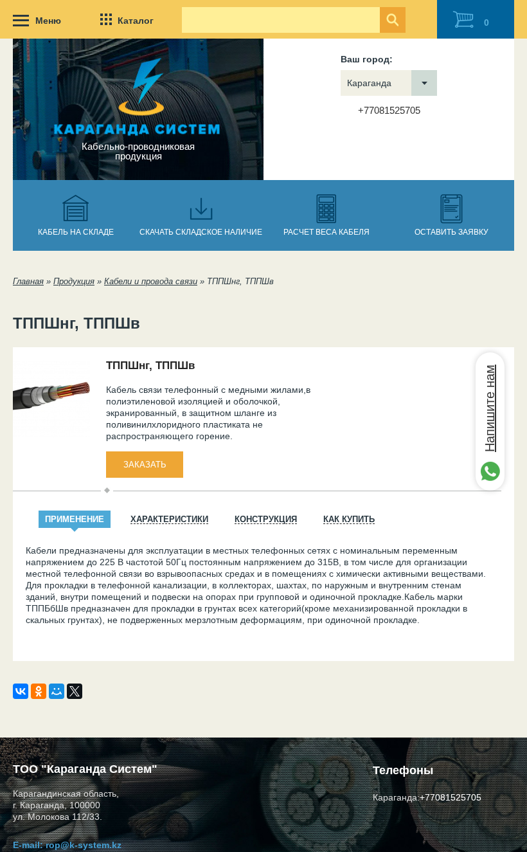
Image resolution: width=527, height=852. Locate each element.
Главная (28, 281)
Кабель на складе (76, 232)
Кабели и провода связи (150, 281)
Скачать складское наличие (200, 232)
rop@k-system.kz (83, 845)
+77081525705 (389, 110)
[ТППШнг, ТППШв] (51, 434)
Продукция (73, 281)
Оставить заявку (451, 232)
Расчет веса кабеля (326, 232)
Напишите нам (490, 408)
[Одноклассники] (38, 691)
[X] (74, 691)
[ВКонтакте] (20, 691)
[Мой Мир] (56, 691)
